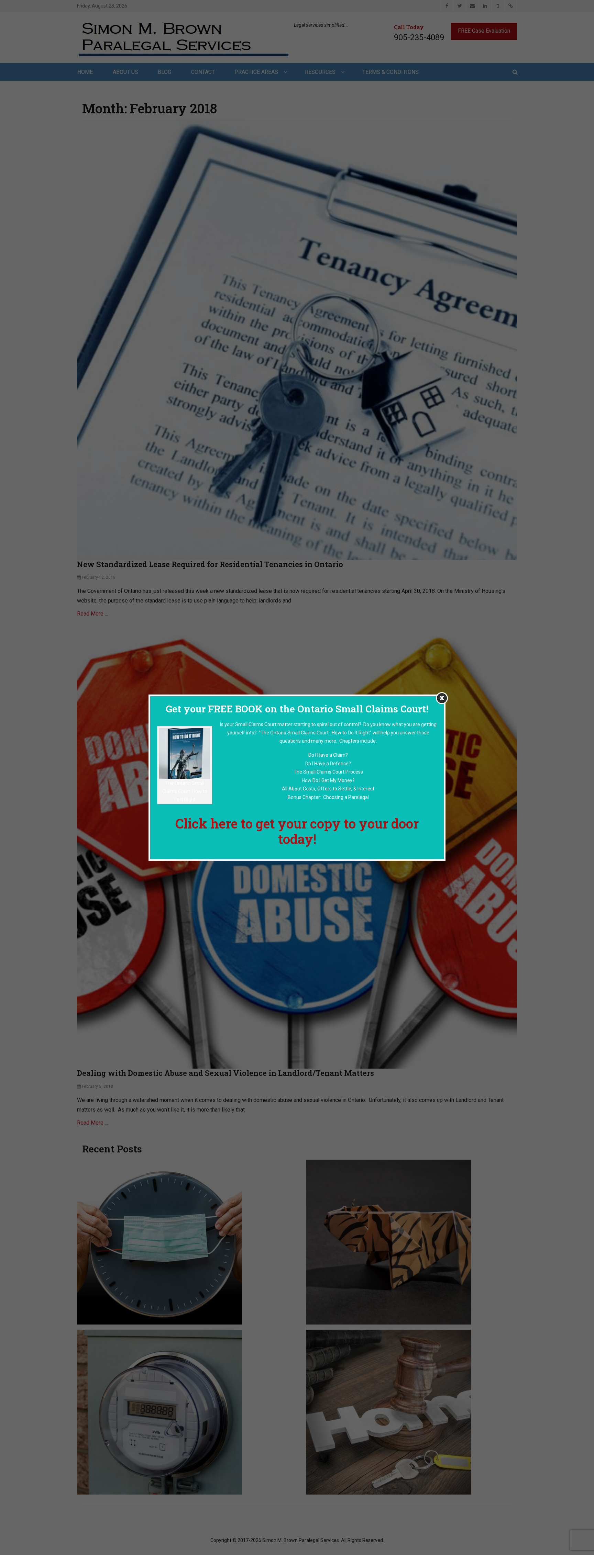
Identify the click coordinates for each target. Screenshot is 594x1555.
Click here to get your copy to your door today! (297, 830)
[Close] (442, 698)
